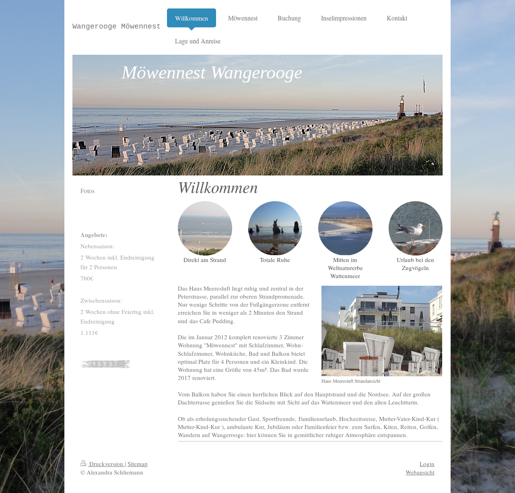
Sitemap (138, 464)
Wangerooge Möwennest (116, 27)
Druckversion (106, 464)
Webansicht (420, 472)
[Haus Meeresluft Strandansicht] (381, 331)
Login (427, 464)
